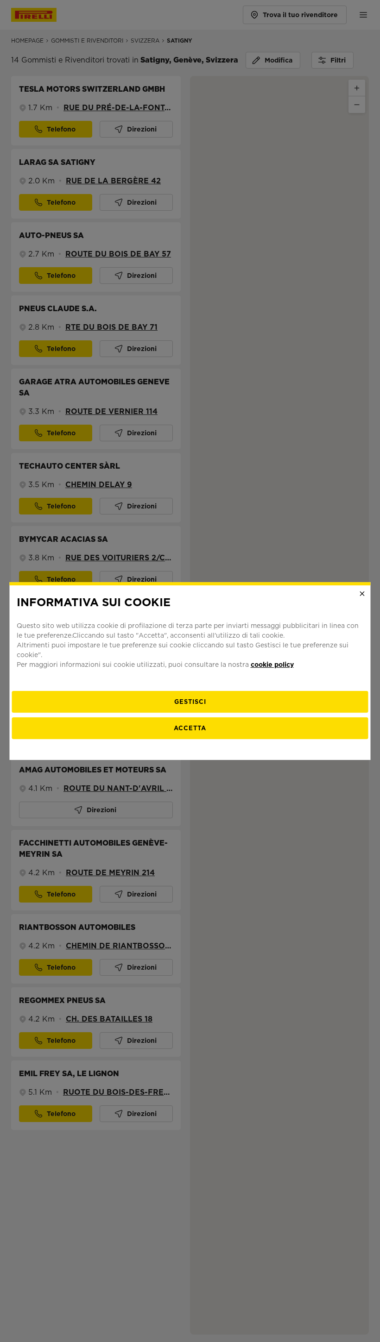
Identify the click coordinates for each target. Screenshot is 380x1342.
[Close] (362, 594)
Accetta (190, 728)
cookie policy (272, 664)
